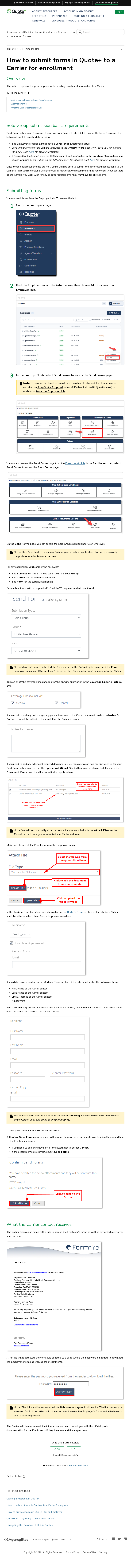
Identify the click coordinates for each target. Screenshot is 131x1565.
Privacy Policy (73, 1552)
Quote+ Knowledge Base (106, 2)
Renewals (39, 20)
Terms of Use (89, 1552)
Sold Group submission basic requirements (31, 100)
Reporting (39, 16)
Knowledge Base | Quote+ (19, 32)
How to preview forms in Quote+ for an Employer (34, 1512)
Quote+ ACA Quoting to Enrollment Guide (30, 1518)
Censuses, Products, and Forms (73, 20)
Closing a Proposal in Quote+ (23, 1498)
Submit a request (78, 1465)
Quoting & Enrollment (88, 16)
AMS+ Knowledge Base (49, 2)
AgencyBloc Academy (23, 2)
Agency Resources (44, 11)
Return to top (14, 1476)
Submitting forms (19, 103)
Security (103, 1552)
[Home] (18, 13)
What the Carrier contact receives (26, 107)
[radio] (57, 1448)
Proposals (59, 16)
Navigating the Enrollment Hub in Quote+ (30, 1525)
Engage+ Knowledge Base (77, 2)
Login (119, 11)
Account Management (79, 11)
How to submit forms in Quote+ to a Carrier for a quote (37, 1505)
